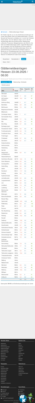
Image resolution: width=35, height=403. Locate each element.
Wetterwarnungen (5, 351)
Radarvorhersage (5, 348)
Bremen (20, 345)
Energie (4, 396)
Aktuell (23, 59)
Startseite (4, 32)
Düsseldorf (21, 350)
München (21, 358)
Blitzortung (3, 353)
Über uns (21, 366)
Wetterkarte (3, 343)
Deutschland (6, 59)
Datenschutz (21, 371)
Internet (4, 391)
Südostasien (3, 380)
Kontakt (20, 375)
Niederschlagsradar (5, 346)
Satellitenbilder (4, 356)
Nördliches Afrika (4, 368)
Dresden (20, 348)
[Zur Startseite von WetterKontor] (17, 1)
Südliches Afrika (4, 370)
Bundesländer (15, 59)
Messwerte (3, 355)
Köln (20, 356)
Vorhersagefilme (4, 350)
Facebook (22, 389)
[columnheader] (7, 89)
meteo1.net (21, 368)
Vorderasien (3, 376)
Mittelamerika (4, 373)
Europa (2, 366)
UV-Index (3, 360)
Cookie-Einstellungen (23, 373)
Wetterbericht (4, 345)
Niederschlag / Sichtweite (19, 82)
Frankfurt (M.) (21, 353)
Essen (20, 351)
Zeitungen (4, 389)
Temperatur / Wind (6, 82)
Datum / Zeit (6, 62)
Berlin (20, 343)
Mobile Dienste (5, 393)
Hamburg (21, 355)
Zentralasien (3, 378)
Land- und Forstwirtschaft (7, 398)
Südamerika (3, 375)
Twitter (21, 391)
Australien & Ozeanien (6, 383)
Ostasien (3, 381)
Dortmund (21, 346)
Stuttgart (20, 360)
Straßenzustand (6, 85)
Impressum (21, 370)
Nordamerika (4, 371)
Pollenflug (3, 358)
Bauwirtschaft (5, 394)
